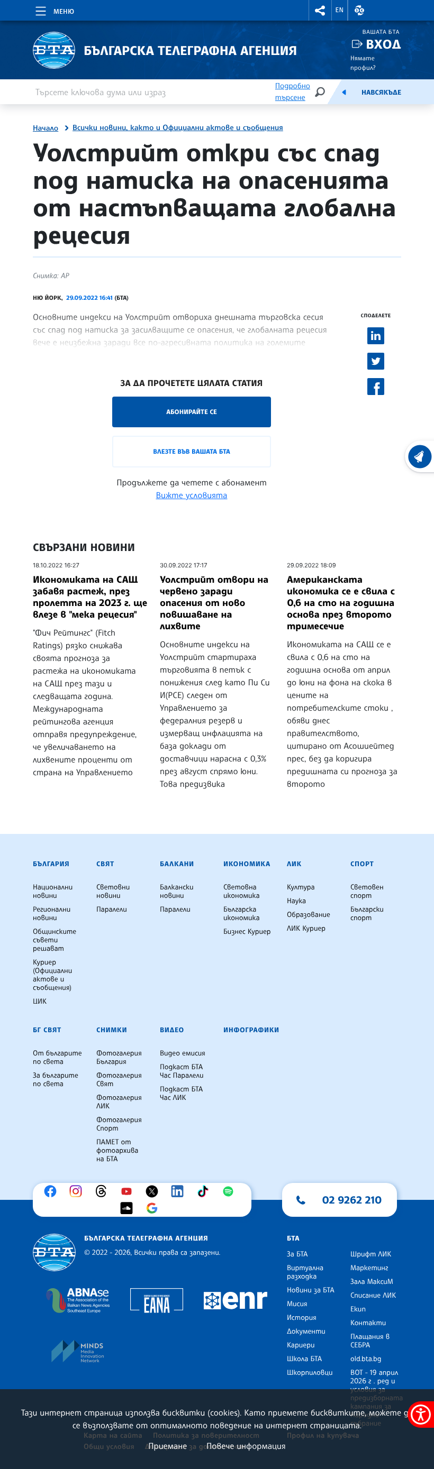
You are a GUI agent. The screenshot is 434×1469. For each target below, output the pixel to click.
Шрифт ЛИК (370, 1254)
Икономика (246, 864)
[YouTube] (129, 1191)
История (302, 1318)
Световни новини (113, 891)
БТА (293, 1238)
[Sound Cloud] (129, 1208)
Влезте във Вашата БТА (191, 451)
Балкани (177, 864)
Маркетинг (369, 1268)
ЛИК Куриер (306, 928)
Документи (306, 1331)
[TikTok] (205, 1191)
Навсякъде (381, 92)
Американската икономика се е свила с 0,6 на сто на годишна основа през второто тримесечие (341, 603)
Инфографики (251, 1030)
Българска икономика (241, 913)
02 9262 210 (352, 1199)
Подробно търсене (292, 91)
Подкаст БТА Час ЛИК (181, 1093)
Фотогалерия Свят (119, 1079)
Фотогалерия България (119, 1057)
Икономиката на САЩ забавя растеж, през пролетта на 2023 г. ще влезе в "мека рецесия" (90, 597)
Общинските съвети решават (54, 940)
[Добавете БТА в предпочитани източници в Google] (154, 1208)
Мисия (297, 1304)
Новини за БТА (310, 1290)
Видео (172, 1030)
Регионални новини (51, 913)
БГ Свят (47, 1030)
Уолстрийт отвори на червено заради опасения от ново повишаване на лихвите (214, 603)
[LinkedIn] (180, 1191)
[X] (154, 1191)
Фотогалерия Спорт (119, 1124)
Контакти (368, 1323)
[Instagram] (78, 1191)
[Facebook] (53, 1191)
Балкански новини (177, 891)
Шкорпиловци (310, 1373)
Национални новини (53, 891)
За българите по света (55, 1079)
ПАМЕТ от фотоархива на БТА (117, 1150)
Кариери (301, 1345)
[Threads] (103, 1191)
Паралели (111, 909)
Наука (296, 901)
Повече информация (246, 1445)
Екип (358, 1309)
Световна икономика (241, 891)
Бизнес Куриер (247, 932)
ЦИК (40, 1001)
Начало (45, 128)
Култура (301, 887)
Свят (105, 864)
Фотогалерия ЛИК (119, 1102)
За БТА (297, 1254)
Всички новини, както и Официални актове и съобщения (178, 128)
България (51, 864)
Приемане (167, 1445)
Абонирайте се (191, 412)
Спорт (362, 864)
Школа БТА (304, 1359)
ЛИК (294, 864)
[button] (320, 10)
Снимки (111, 1030)
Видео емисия (182, 1053)
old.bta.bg (366, 1359)
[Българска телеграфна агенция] (54, 1252)
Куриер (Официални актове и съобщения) (52, 975)
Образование (308, 915)
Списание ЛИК (373, 1295)
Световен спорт (367, 891)
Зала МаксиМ (371, 1282)
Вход (383, 44)
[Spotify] (230, 1191)
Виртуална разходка (305, 1272)
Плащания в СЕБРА (370, 1341)
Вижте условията (192, 495)
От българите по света (57, 1057)
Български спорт (367, 913)
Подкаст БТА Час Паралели (181, 1071)
